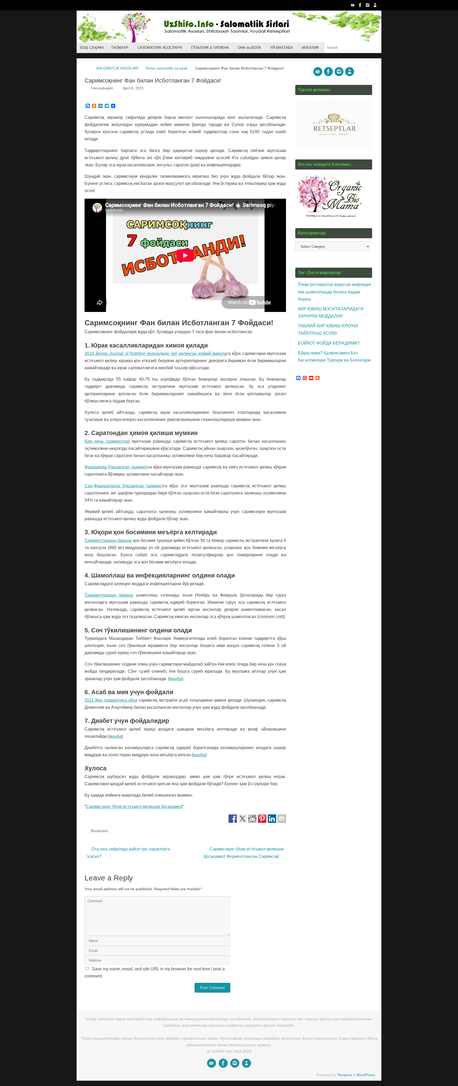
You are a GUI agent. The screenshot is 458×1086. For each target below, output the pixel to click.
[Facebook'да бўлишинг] (232, 818)
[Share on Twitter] (242, 818)
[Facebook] (360, 5)
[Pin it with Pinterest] (262, 818)
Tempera (344, 1075)
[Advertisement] (335, 484)
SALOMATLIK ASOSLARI (117, 68)
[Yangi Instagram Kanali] (367, 5)
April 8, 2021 (133, 88)
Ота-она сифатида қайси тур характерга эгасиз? (128, 852)
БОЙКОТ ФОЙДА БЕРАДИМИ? (329, 343)
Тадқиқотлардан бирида (108, 540)
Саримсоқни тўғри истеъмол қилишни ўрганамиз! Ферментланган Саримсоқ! (244, 852)
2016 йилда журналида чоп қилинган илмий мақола (156, 353)
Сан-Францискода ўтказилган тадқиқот (124, 486)
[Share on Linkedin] (272, 818)
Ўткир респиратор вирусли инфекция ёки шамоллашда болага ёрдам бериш (334, 291)
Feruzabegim (102, 88)
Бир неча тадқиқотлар (107, 441)
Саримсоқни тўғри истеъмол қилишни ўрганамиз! (134, 806)
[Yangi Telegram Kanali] (375, 5)
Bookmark (99, 831)
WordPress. (366, 1075)
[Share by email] (282, 818)
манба (175, 678)
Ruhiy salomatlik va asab (166, 68)
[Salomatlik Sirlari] (352, 5)
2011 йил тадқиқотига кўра (111, 700)
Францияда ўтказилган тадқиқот (116, 467)
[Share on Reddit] (252, 818)
